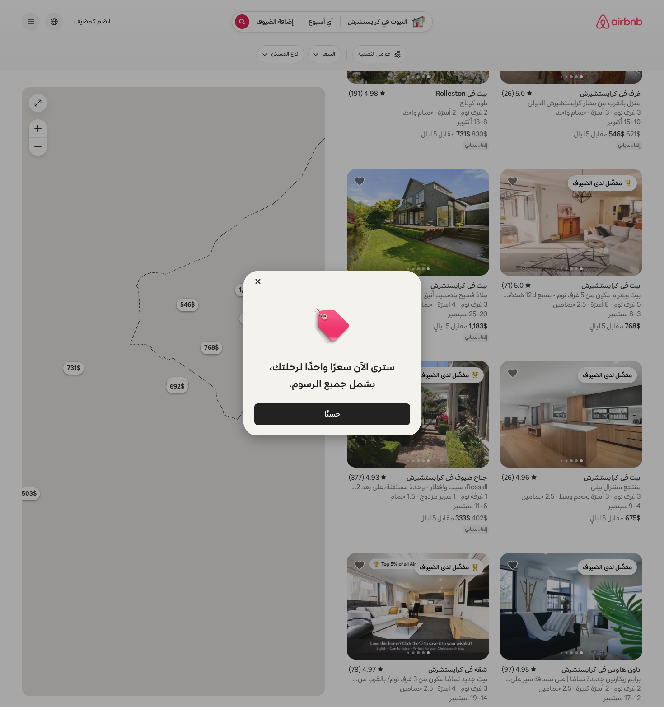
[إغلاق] (258, 281)
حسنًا (332, 413)
